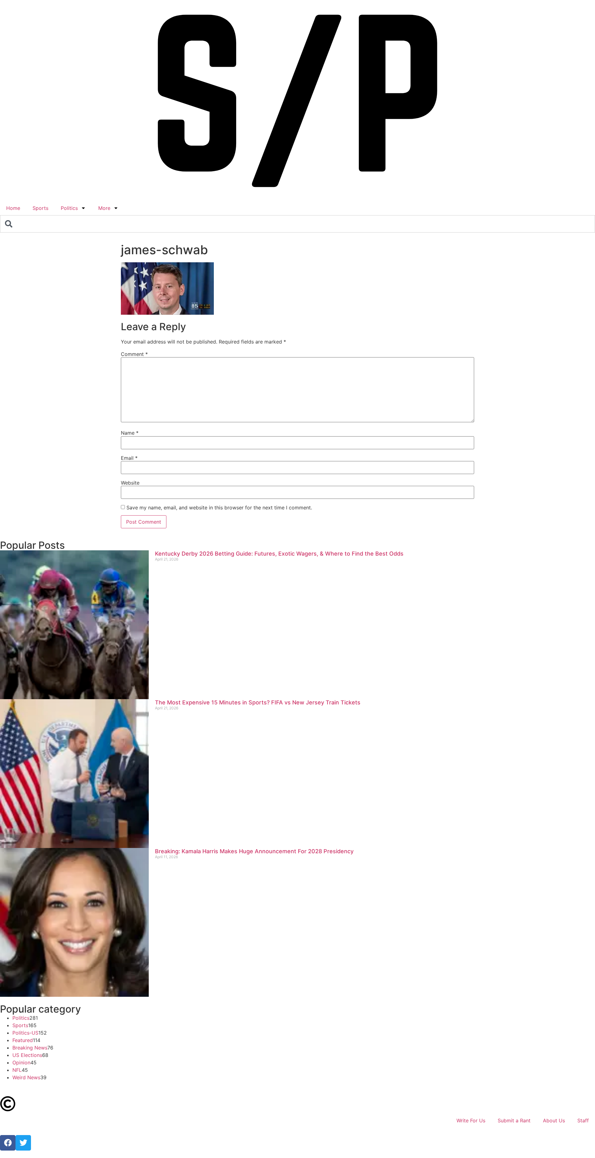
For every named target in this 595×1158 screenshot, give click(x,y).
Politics (69, 208)
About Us (554, 1120)
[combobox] (297, 224)
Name (130, 432)
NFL (17, 1070)
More (104, 208)
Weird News (26, 1077)
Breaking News (29, 1048)
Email (129, 457)
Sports (40, 208)
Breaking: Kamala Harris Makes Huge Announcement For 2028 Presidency (254, 851)
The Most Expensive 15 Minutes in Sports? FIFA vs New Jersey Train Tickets (257, 702)
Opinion (21, 1062)
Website (130, 482)
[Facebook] (7, 1143)
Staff (583, 1120)
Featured (22, 1040)
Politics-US (25, 1033)
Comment (134, 354)
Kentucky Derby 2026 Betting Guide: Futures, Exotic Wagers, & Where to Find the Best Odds (279, 553)
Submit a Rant (514, 1120)
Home (13, 208)
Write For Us (470, 1120)
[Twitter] (23, 1143)
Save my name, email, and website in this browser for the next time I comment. (219, 507)
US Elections (27, 1055)
